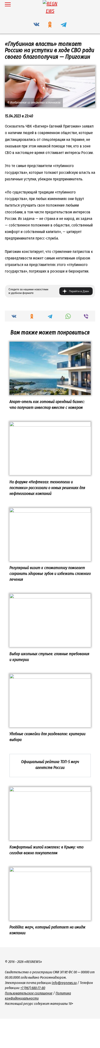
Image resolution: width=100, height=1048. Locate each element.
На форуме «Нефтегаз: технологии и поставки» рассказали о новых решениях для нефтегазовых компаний (47, 487)
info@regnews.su (64, 983)
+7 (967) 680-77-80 (32, 988)
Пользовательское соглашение (28, 993)
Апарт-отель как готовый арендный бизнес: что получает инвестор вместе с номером (47, 404)
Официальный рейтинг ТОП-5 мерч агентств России (50, 764)
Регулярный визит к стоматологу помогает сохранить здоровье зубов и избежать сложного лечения (50, 573)
